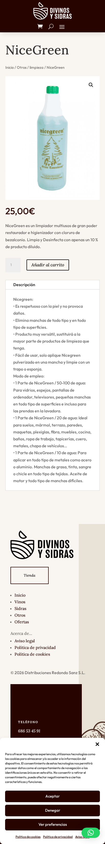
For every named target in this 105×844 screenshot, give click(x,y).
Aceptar (52, 796)
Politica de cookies (28, 837)
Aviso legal (82, 837)
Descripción (24, 284)
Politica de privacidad (58, 837)
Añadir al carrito (47, 265)
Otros (22, 67)
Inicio (9, 67)
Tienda (29, 575)
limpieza (37, 67)
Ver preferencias (52, 824)
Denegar (52, 810)
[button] (97, 744)
